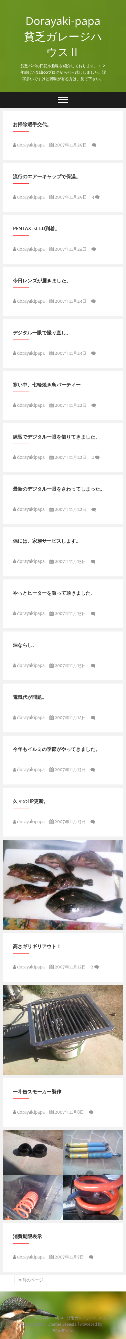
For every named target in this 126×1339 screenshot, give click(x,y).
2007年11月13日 (70, 769)
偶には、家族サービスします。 (47, 540)
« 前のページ (30, 1280)
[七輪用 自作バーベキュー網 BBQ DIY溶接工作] (63, 1030)
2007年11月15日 (70, 561)
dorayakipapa (30, 145)
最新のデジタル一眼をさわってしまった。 (59, 488)
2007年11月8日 (69, 1112)
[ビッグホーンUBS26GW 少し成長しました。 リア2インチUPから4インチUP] (63, 1175)
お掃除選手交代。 (32, 124)
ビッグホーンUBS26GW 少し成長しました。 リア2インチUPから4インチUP (61, 1213)
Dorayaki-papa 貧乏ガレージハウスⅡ (65, 36)
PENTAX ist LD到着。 (36, 228)
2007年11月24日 (70, 249)
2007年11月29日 (70, 145)
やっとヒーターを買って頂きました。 (54, 592)
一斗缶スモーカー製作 (37, 1091)
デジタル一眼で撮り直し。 (42, 332)
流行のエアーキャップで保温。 (47, 176)
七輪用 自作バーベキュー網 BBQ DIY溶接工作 (61, 1071)
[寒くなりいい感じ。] (63, 885)
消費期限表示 (27, 1236)
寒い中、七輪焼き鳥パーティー (47, 384)
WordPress (63, 1330)
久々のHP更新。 (30, 801)
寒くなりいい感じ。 (31, 926)
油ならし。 (25, 645)
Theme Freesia (62, 1324)
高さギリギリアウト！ (37, 946)
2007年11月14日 (70, 717)
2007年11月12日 (70, 967)
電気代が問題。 (30, 697)
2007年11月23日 (70, 301)
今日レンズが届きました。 (42, 280)
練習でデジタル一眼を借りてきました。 (56, 436)
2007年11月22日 (70, 405)
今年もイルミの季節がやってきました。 (56, 749)
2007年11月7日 (69, 1257)
